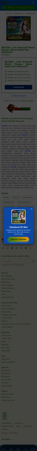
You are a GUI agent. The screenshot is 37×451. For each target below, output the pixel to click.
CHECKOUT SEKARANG (18, 239)
